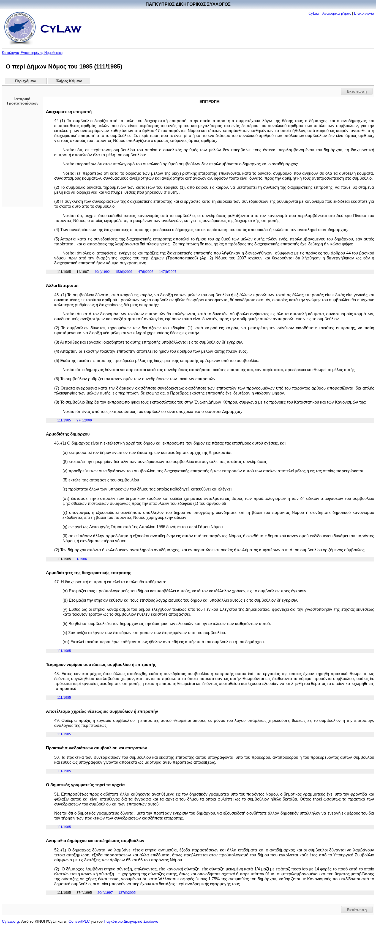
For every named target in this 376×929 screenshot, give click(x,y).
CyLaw (314, 13)
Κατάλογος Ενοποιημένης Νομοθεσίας (32, 53)
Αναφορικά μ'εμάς (336, 13)
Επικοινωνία (364, 13)
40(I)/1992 (102, 272)
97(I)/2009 (84, 420)
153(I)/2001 (124, 272)
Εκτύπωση (357, 91)
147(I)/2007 (167, 272)
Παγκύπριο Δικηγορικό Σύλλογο (131, 921)
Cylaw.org (10, 921)
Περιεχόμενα (25, 81)
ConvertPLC (79, 921)
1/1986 (82, 559)
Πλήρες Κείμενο (69, 81)
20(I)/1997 (105, 893)
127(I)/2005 (127, 893)
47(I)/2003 (146, 272)
